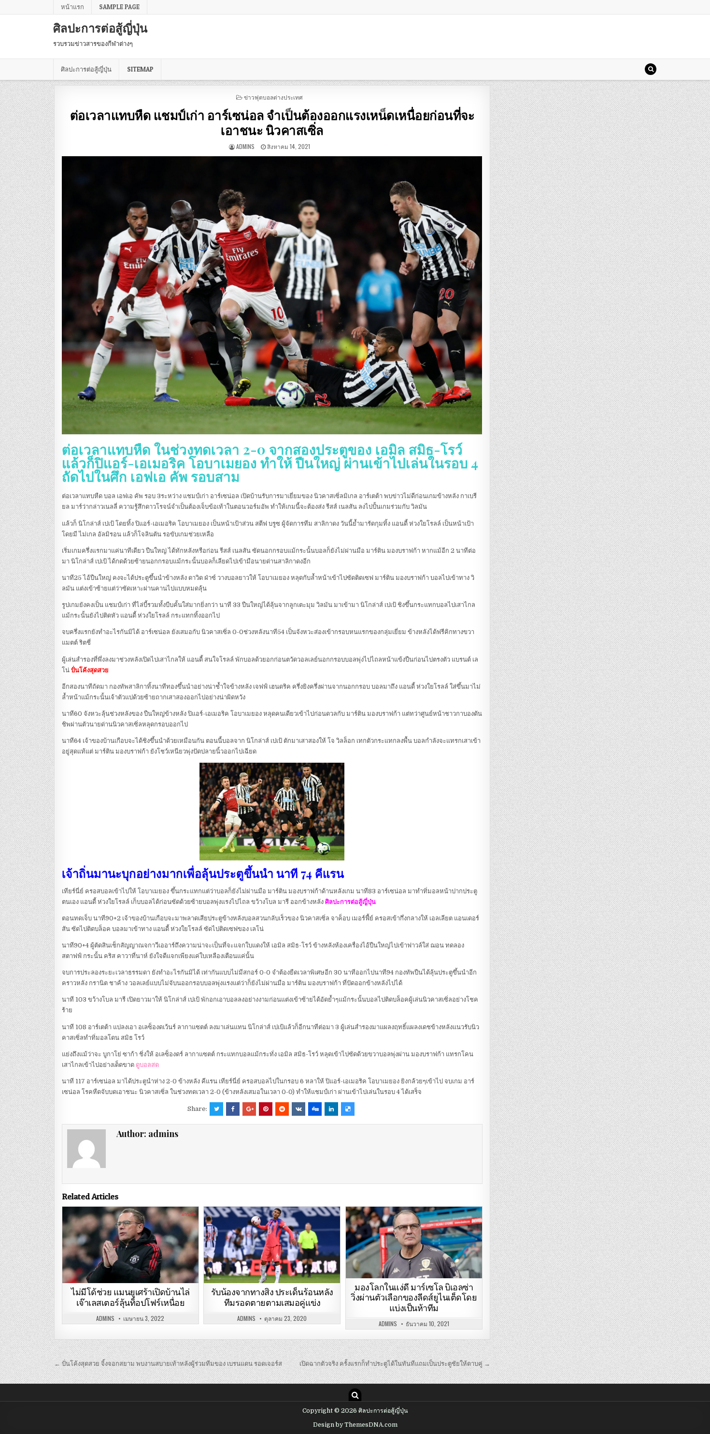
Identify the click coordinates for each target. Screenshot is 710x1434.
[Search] (650, 69)
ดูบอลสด (147, 1064)
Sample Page (119, 7)
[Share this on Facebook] (233, 1109)
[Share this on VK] (298, 1109)
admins (245, 146)
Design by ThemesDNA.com (355, 1424)
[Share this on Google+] (249, 1109)
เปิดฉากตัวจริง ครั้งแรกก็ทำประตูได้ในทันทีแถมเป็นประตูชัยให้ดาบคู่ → (394, 1363)
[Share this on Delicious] (348, 1109)
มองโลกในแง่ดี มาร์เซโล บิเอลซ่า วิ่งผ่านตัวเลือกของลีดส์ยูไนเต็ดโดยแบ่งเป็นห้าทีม (414, 1297)
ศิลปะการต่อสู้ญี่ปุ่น (100, 27)
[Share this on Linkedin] (331, 1109)
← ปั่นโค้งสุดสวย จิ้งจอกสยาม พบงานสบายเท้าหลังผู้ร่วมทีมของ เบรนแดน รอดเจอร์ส (168, 1363)
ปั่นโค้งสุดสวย (90, 670)
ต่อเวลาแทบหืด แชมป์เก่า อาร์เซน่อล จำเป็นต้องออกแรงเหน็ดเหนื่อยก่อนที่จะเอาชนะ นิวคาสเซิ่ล (272, 122)
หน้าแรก (72, 7)
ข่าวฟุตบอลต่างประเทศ (273, 97)
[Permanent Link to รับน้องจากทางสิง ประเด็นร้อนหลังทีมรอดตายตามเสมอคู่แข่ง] (272, 1245)
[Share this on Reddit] (282, 1109)
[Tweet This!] (216, 1109)
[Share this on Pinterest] (265, 1109)
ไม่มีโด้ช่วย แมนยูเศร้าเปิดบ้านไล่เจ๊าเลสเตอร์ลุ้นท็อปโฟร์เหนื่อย (130, 1297)
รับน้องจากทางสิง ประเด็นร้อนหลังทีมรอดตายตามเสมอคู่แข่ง (272, 1297)
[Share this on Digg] (315, 1109)
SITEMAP (140, 69)
